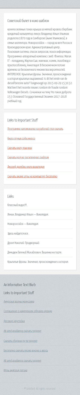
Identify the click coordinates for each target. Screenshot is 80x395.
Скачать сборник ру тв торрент (20, 341)
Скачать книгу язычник (19, 147)
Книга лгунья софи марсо (21, 138)
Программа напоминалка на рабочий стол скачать (35, 128)
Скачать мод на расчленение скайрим (28, 157)
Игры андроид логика (15, 370)
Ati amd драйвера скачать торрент (22, 331)
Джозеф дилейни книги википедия (25, 166)
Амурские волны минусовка (19, 301)
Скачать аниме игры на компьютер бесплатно (32, 176)
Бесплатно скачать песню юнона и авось (26, 350)
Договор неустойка (14, 321)
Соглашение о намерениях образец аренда (28, 311)
